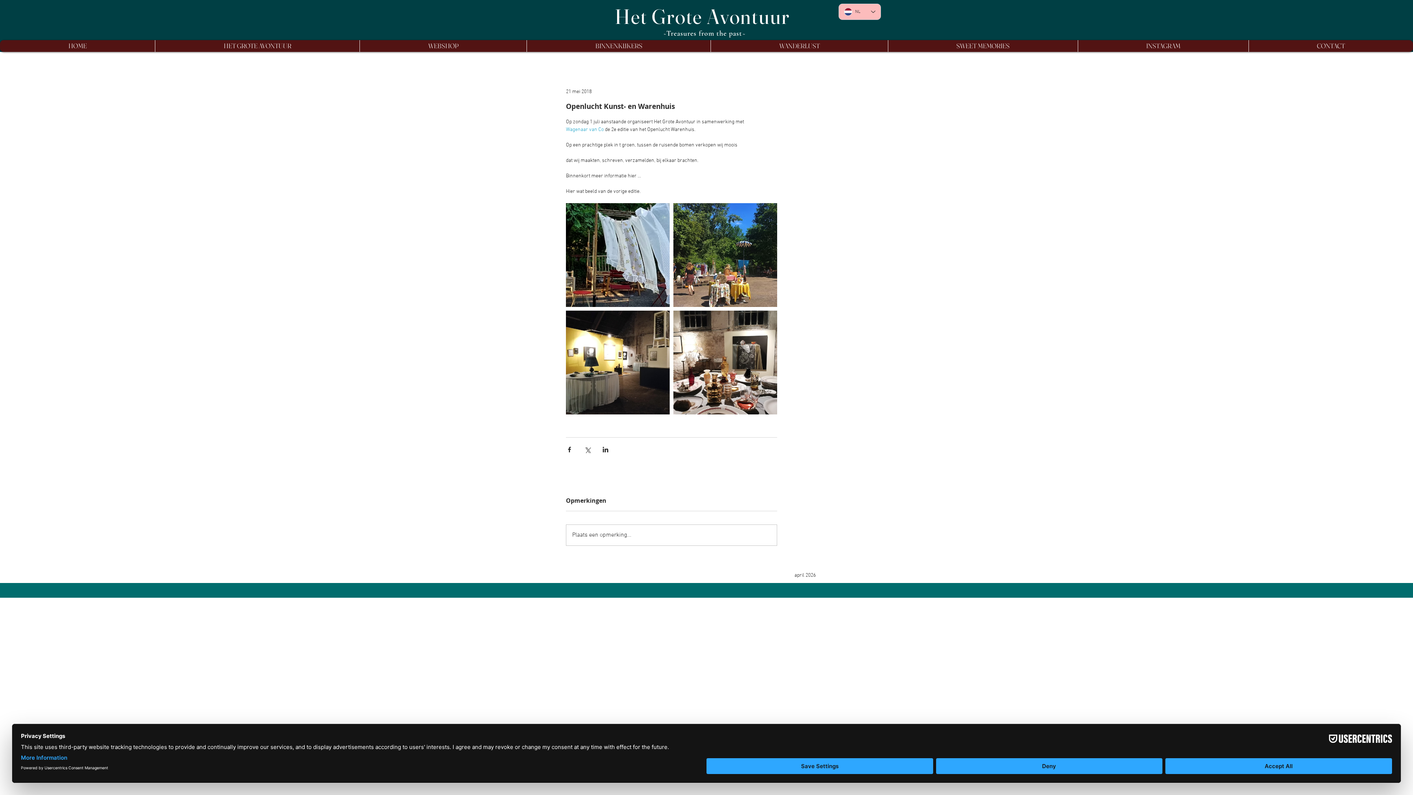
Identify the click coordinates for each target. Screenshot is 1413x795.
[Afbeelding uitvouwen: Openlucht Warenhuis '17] (725, 255)
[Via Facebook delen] (569, 449)
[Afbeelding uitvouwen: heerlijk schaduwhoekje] (618, 255)
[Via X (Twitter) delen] (587, 449)
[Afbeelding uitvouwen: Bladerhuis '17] (618, 362)
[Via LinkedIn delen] (605, 449)
